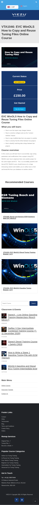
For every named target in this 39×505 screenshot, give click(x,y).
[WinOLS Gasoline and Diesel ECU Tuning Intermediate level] (4, 367)
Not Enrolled (19, 82)
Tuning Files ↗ (6, 443)
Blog (3, 424)
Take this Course (19, 109)
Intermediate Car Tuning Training (11, 465)
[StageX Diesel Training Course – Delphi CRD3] (4, 342)
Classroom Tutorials (7, 389)
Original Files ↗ (6, 441)
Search (34, 303)
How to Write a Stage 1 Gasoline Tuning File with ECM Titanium (19, 355)
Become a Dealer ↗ (7, 445)
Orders (3, 431)
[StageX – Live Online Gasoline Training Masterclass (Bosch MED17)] (4, 315)
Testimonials (5, 421)
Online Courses (6, 385)
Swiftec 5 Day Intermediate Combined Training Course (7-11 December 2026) (19, 331)
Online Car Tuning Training (9, 456)
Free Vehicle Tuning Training (10, 460)
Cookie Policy (6, 428)
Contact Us (5, 393)
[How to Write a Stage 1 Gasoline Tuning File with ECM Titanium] (4, 353)
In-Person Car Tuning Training (10, 458)
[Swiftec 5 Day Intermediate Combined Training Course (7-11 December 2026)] (4, 329)
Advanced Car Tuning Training (10, 467)
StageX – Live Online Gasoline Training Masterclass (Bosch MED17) (19, 317)
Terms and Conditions (8, 426)
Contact (4, 417)
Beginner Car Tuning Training (10, 463)
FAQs (3, 419)
